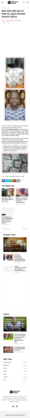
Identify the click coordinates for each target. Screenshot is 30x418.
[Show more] (22, 180)
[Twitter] (7, 180)
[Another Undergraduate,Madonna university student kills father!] (8, 268)
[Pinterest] (14, 180)
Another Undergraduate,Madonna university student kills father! (20, 268)
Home (3, 8)
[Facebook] (3, 180)
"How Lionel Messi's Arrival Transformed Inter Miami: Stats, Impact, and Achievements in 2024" (20, 338)
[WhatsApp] (10, 180)
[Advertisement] (15, 40)
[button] (2, 2)
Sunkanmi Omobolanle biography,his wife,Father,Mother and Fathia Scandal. (20, 257)
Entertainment (15, 362)
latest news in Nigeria (15, 176)
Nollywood (15, 365)
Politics (15, 368)
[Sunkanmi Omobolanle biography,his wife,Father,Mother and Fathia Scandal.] (8, 257)
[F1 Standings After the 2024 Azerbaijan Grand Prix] (8, 349)
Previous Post (6, 228)
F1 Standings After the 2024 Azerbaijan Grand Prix (19, 349)
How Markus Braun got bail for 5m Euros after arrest (8, 199)
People (22, 176)
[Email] (18, 180)
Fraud (7, 8)
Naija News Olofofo (20, 415)
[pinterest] (16, 406)
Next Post (24, 228)
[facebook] (13, 406)
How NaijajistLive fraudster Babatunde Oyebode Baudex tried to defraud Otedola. (7, 220)
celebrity (15, 377)
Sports (15, 371)
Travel (15, 374)
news (15, 380)
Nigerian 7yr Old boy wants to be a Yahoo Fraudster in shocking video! (22, 200)
